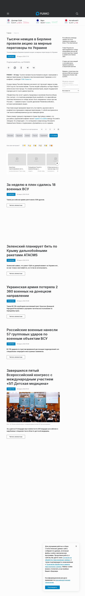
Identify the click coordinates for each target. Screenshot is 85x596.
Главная (9, 33)
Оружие (19, 135)
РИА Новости (26, 79)
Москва (10, 135)
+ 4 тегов (53, 135)
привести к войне (41, 118)
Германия (43, 135)
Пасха (35, 135)
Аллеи (27, 135)
